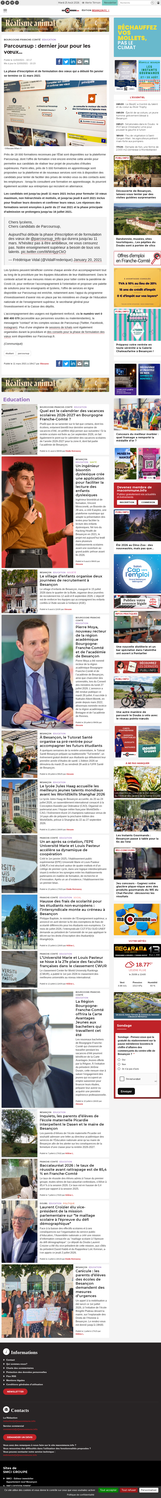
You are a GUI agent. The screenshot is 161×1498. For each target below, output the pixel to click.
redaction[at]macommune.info (19, 1421)
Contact (10, 1360)
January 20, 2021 (88, 260)
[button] (152, 2)
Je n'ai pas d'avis (130, 1069)
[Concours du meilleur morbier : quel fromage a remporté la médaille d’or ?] (137, 414)
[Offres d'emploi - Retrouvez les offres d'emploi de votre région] (137, 264)
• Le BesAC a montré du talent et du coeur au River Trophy (137, 105)
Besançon (81, 459)
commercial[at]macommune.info (20, 1429)
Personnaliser (149, 1490)
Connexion (148, 502)
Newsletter (15, 1391)
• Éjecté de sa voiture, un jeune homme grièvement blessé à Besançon (137, 115)
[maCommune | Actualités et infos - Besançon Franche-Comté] (70, 10)
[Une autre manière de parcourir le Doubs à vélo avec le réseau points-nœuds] (137, 692)
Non (124, 1064)
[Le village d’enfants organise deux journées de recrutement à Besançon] (19, 582)
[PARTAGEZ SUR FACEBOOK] (59, 62)
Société (71, 572)
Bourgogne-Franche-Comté (22, 39)
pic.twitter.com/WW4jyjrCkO (43, 252)
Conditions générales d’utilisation (24, 1384)
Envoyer (126, 1091)
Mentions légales (15, 1380)
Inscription (127, 502)
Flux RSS (11, 1376)
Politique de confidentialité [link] (80, 1494)
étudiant (10, 353)
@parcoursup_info (46, 239)
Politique (69, 1203)
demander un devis (20, 1437)
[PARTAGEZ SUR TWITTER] (66, 62)
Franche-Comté (49, 838)
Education (49, 39)
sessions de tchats (60, 327)
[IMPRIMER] (86, 62)
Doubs (43, 1203)
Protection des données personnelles (26, 1372)
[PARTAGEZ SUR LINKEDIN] (73, 62)
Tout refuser (129, 1490)
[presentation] (116, 781)
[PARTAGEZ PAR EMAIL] (79, 62)
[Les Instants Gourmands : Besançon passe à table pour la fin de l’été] (137, 816)
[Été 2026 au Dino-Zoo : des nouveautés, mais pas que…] (137, 525)
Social (77, 897)
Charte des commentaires (20, 1368)
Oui (123, 1059)
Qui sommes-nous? (16, 1364)
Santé (93, 462)
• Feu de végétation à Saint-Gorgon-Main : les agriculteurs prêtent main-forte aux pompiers (137, 138)
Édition (86, 10)
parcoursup (23, 353)
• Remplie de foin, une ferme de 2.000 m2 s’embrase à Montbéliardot (137, 148)
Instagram (10, 327)
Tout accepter (108, 1490)
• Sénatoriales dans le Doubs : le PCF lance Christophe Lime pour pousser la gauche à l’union (137, 127)
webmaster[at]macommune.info (20, 1455)
